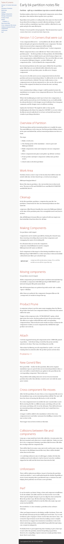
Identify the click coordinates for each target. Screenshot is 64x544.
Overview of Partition (6, 8)
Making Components (6, 14)
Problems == (5, 21)
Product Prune (5, 17)
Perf (2, 32)
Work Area (4, 10)
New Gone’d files (5, 23)
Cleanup (3, 12)
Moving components (6, 16)
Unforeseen (4, 30)
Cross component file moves (8, 25)
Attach (3, 19)
